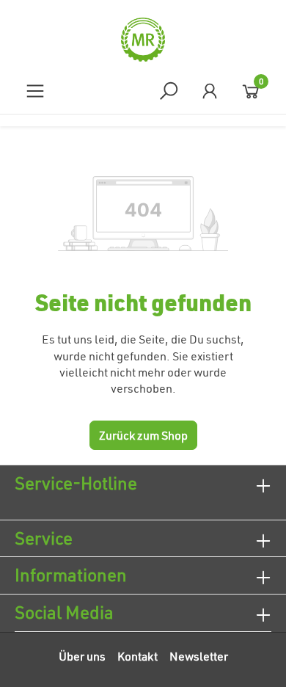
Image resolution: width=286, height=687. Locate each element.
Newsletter (198, 656)
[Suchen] (168, 90)
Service (44, 538)
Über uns (82, 656)
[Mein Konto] (209, 90)
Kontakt (137, 656)
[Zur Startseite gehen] (143, 40)
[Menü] (35, 90)
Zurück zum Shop (143, 435)
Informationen (71, 575)
